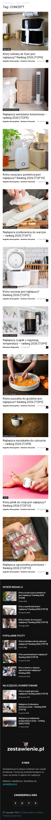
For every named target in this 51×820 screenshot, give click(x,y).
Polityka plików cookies (31, 812)
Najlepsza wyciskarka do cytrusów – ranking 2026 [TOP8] (24, 442)
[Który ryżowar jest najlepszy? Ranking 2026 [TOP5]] (25, 267)
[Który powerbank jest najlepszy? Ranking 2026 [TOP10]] (9, 658)
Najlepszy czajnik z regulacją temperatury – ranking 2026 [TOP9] (25, 341)
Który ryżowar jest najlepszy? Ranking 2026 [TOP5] (21, 293)
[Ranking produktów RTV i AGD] (25, 746)
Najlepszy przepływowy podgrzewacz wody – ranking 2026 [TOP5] (32, 721)
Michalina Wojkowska (11, 347)
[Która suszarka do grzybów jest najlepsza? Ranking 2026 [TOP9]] (25, 374)
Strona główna (8, 3)
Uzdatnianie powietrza (11, 110)
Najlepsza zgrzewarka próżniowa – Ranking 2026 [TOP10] (25, 566)
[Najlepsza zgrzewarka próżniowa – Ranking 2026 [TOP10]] (25, 539)
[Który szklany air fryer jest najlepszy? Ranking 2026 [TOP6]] (25, 31)
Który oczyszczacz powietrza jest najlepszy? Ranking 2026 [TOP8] (32, 595)
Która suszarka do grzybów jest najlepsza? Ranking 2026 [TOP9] (23, 400)
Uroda (5, 498)
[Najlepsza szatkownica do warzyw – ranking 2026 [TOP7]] (25, 209)
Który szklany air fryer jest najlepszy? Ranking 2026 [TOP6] (23, 55)
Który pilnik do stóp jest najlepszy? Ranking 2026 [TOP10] (24, 504)
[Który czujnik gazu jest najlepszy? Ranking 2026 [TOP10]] (9, 695)
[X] (35, 803)
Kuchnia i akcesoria (10, 228)
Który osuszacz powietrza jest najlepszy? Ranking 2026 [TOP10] (24, 176)
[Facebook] (15, 803)
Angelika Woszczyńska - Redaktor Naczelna (19, 61)
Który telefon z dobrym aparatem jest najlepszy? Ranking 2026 (30, 670)
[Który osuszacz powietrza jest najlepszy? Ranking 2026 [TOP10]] (25, 150)
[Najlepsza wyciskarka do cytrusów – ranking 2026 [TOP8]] (25, 425)
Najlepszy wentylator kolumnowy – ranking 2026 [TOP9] (25, 116)
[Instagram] (22, 803)
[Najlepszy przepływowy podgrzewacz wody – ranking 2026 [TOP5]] (9, 722)
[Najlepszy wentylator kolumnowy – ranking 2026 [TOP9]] (25, 89)
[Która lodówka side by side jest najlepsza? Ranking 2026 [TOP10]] (9, 645)
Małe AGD (7, 49)
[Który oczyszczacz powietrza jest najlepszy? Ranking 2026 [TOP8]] (9, 596)
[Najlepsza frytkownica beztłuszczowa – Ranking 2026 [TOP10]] (9, 708)
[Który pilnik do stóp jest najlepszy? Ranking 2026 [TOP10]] (25, 477)
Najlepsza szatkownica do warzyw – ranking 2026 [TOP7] (24, 234)
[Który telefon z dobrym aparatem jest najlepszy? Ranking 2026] (9, 671)
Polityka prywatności (12, 815)
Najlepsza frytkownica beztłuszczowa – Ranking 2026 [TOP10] (32, 707)
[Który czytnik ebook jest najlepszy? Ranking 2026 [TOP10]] (9, 610)
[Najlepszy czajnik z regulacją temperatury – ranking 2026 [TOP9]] (25, 321)
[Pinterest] (29, 803)
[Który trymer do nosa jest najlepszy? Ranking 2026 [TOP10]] (9, 623)
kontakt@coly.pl (10, 784)
